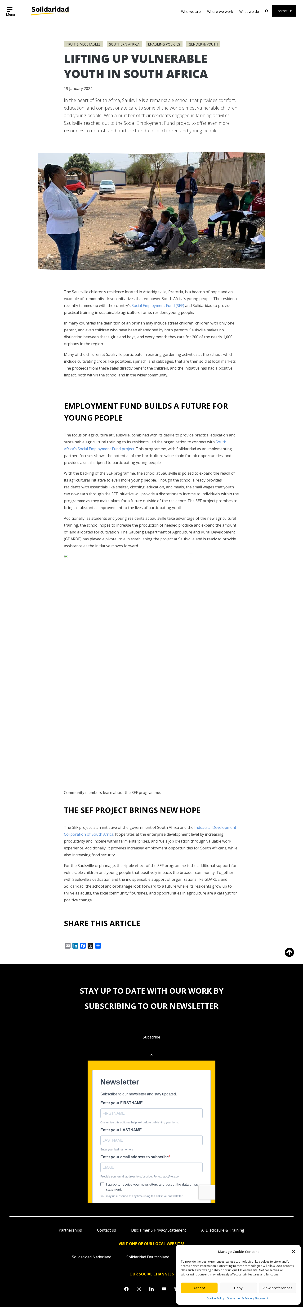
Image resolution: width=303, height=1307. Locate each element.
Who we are (191, 11)
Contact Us (284, 11)
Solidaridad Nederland (91, 1257)
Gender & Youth (203, 44)
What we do (249, 11)
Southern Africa (124, 44)
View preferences (277, 1287)
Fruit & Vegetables (83, 44)
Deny (238, 1287)
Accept (199, 1287)
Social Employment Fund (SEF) (158, 305)
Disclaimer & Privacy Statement (247, 1298)
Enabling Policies (164, 44)
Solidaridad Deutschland (147, 1257)
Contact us (106, 1230)
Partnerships (70, 1230)
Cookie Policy (215, 1298)
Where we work (220, 11)
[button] (293, 1251)
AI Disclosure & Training (222, 1230)
